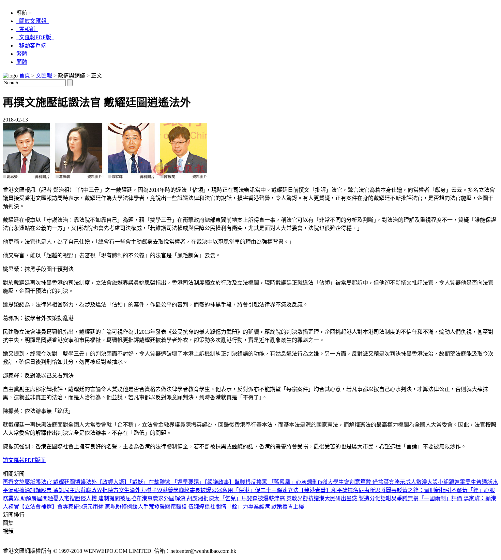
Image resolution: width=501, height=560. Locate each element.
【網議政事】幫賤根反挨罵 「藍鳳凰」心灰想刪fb (263, 482)
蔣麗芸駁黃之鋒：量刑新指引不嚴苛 (424, 490)
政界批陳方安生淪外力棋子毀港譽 (132, 490)
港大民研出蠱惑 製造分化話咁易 (358, 498)
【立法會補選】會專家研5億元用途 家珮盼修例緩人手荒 (86, 506)
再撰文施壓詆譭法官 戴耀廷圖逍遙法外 (50, 482)
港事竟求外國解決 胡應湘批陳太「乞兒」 (191, 498)
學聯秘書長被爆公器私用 (203, 490)
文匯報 (44, 75)
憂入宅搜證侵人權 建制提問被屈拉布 (97, 498)
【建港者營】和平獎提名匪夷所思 (339, 490)
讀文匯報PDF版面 (24, 460)
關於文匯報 (32, 21)
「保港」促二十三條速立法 (266, 490)
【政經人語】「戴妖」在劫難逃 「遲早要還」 (150, 482)
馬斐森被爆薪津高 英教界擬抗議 (280, 498)
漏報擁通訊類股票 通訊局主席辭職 (49, 490)
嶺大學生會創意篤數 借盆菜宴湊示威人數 (372, 482)
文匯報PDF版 (35, 37)
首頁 (24, 75)
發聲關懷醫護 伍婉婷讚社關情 (190, 506)
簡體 (21, 62)
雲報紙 (27, 29)
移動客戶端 (32, 45)
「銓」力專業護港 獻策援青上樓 (265, 506)
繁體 (21, 54)
